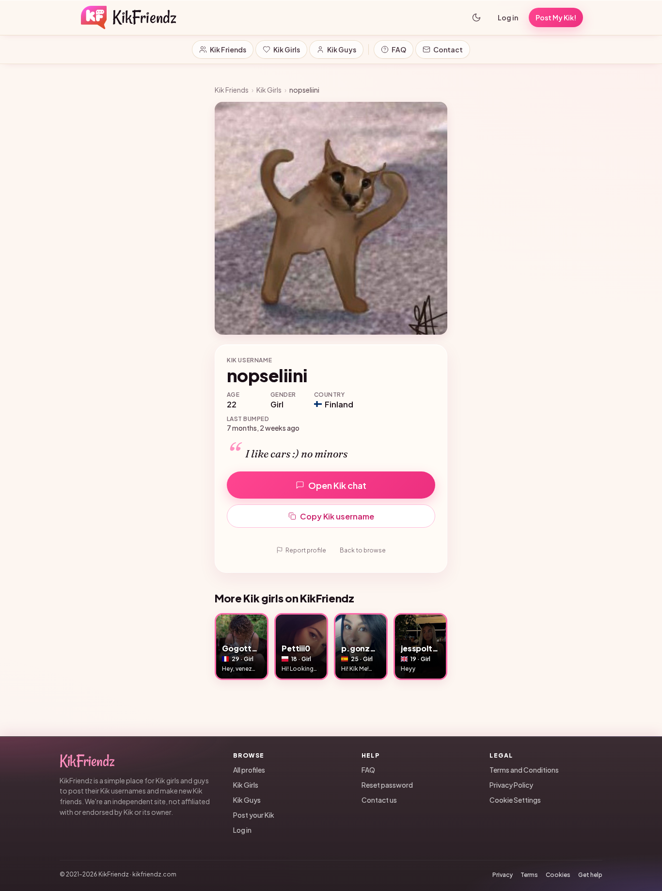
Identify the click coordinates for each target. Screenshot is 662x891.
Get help (590, 874)
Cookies (558, 874)
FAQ (399, 49)
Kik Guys (341, 49)
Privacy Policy (511, 784)
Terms (529, 874)
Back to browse (363, 550)
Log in (508, 17)
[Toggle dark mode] (476, 17)
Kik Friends (228, 49)
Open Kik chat (337, 485)
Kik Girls (286, 49)
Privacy (502, 874)
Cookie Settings (515, 799)
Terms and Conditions (524, 769)
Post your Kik (253, 814)
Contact (448, 49)
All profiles (249, 769)
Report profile (305, 550)
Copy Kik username (337, 516)
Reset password (387, 784)
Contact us (379, 799)
